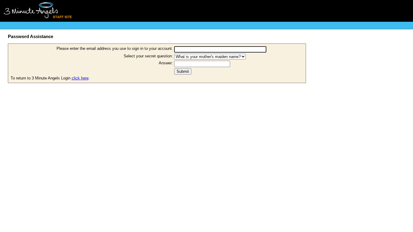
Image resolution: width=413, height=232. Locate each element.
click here (80, 78)
